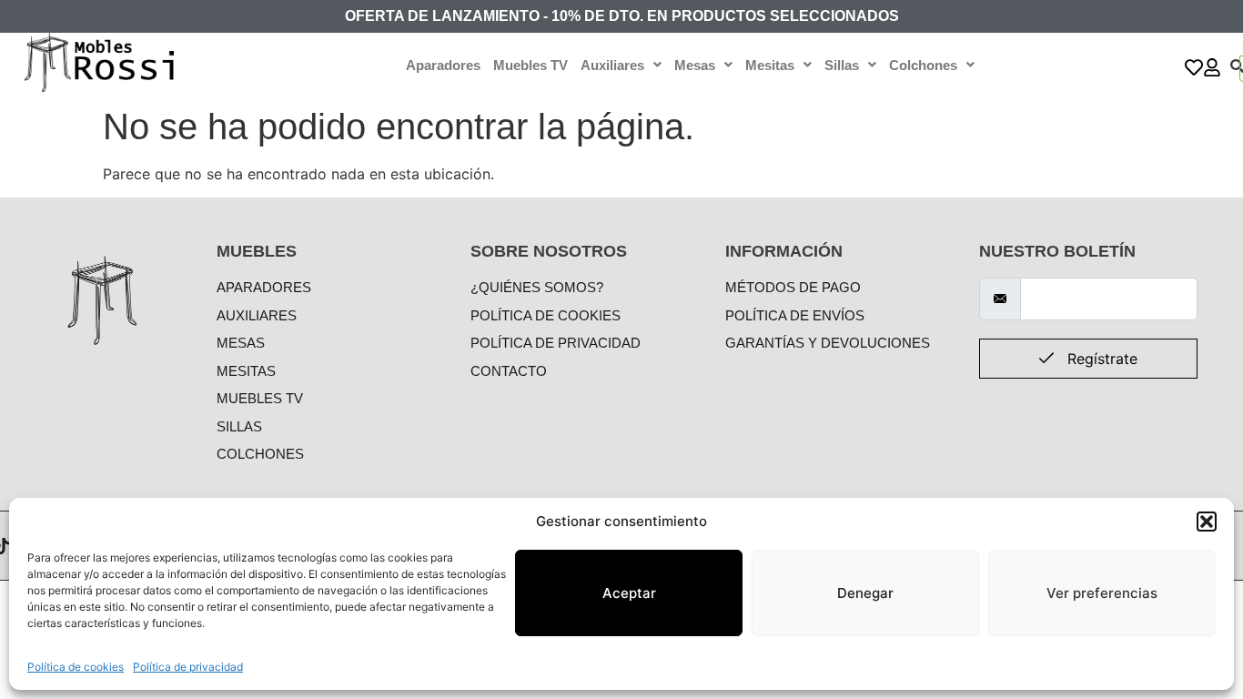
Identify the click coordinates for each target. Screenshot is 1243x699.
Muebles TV (530, 65)
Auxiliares (612, 65)
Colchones (923, 65)
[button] (1207, 521)
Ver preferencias (1101, 593)
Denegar (865, 593)
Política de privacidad (188, 667)
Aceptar (629, 593)
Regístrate (1100, 359)
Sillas (841, 65)
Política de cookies (75, 667)
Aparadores (443, 65)
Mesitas (769, 65)
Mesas (694, 65)
